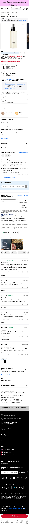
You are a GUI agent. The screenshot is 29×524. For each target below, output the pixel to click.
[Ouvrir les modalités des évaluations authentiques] (15, 215)
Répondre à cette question (10, 177)
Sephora (11, 391)
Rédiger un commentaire (21, 195)
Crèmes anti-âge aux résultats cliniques (11, 402)
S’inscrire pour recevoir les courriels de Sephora (12, 468)
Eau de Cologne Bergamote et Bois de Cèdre (12, 401)
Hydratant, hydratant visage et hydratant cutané (13, 393)
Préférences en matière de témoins (14, 508)
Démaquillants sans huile (16, 395)
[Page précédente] (1, 361)
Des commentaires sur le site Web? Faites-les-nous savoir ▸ (13, 408)
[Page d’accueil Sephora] (5, 8)
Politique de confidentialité (7, 505)
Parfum (24, 20)
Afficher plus (4, 138)
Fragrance (3, 12)
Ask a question (13, 19)
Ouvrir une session (10, 84)
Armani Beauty (5, 15)
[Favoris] (23, 8)
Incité (8, 248)
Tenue (20, 20)
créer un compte (21, 84)
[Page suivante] (25, 361)
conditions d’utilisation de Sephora (8, 506)
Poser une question (23, 152)
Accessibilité (20, 506)
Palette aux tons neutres (7, 397)
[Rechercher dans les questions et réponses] (2, 155)
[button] (24, 53)
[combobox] (16, 8)
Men (8, 12)
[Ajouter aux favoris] (26, 58)
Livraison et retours (10, 88)
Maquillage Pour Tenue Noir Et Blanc (10, 399)
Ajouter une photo (5, 374)
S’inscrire (23, 472)
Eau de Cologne (14, 12)
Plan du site (3, 508)
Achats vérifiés (22, 252)
